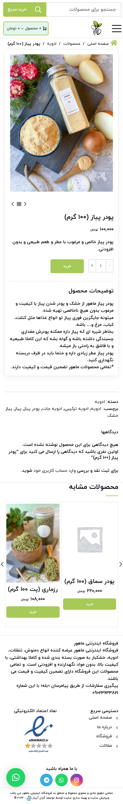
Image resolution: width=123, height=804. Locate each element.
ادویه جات (52, 409)
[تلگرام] (46, 780)
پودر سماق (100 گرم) (89, 581)
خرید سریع (17, 9)
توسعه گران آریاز (43, 798)
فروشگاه (104, 736)
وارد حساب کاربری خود (54, 471)
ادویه (100, 402)
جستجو (38, 9)
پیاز (18, 409)
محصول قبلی (25, 204)
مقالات (105, 746)
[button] (15, 777)
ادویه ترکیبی (76, 409)
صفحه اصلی (100, 718)
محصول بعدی (12, 204)
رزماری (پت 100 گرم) (33, 589)
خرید (67, 266)
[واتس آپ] (61, 780)
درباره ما (104, 727)
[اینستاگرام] (76, 780)
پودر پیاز (32, 409)
